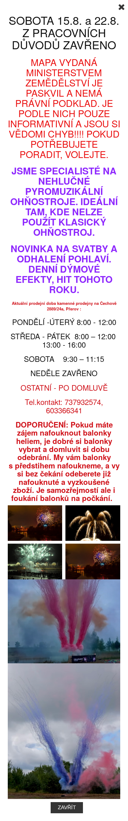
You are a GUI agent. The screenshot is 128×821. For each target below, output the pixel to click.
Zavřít (67, 807)
